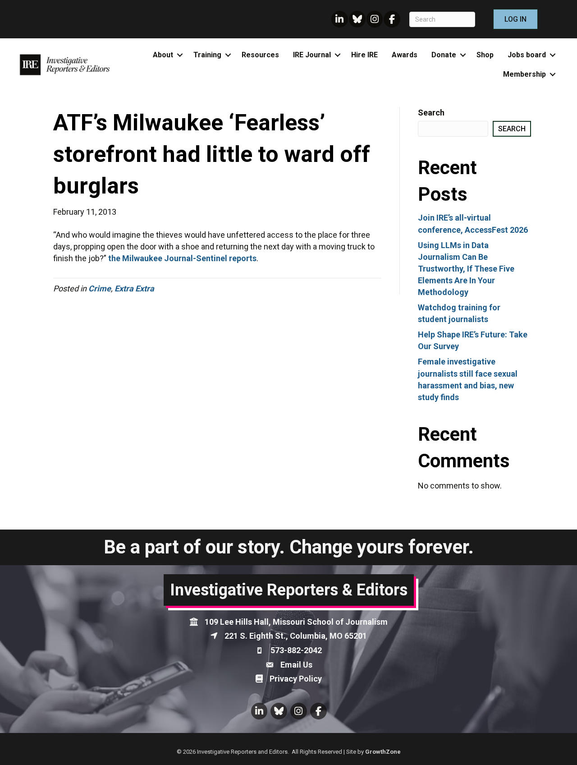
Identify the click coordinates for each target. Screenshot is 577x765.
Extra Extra (134, 288)
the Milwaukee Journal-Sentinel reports (182, 258)
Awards (404, 55)
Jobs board (527, 55)
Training (207, 55)
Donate (443, 55)
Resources (260, 55)
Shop (485, 55)
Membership (524, 74)
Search (431, 112)
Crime (99, 288)
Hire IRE (364, 55)
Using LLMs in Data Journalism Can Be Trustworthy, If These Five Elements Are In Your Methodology (466, 268)
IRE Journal (312, 55)
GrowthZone (383, 751)
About (163, 55)
